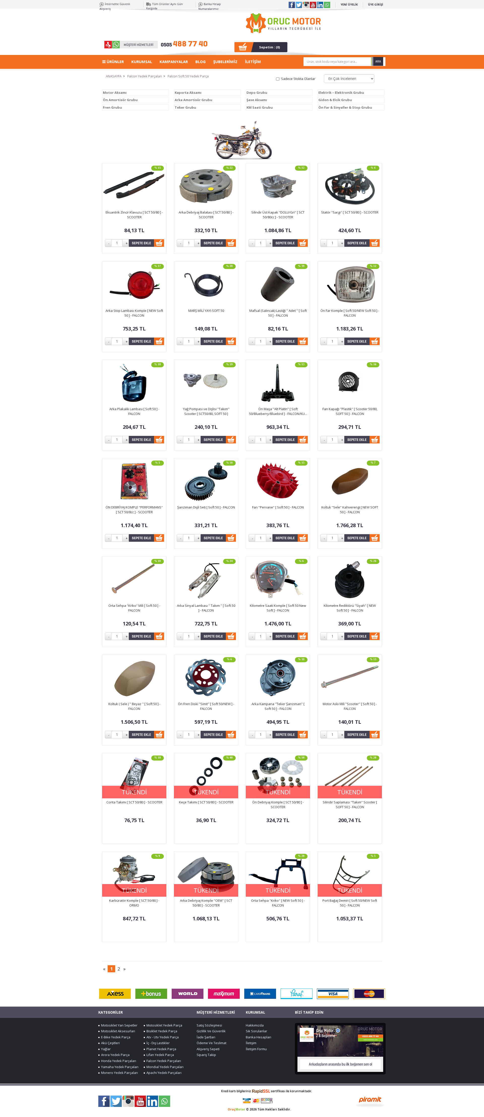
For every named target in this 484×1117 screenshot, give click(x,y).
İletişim (251, 1043)
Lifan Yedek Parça (159, 1054)
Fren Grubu (112, 107)
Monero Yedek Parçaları (119, 1072)
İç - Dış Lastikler (157, 1043)
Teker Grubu (185, 107)
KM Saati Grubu (260, 107)
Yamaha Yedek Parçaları (119, 1067)
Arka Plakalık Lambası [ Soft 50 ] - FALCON (134, 411)
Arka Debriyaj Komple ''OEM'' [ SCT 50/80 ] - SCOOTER (206, 903)
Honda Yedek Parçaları (118, 1061)
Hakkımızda (255, 1025)
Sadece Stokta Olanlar (298, 78)
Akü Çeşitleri (110, 1043)
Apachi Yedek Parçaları (163, 1072)
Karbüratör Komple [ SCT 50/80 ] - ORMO (134, 903)
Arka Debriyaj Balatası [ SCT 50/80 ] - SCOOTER (206, 214)
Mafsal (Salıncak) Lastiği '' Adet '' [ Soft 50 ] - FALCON (278, 313)
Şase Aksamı (257, 100)
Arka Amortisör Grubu (193, 100)
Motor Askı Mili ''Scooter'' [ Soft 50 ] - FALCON (350, 706)
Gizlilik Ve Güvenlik (211, 1031)
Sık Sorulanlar (256, 1031)
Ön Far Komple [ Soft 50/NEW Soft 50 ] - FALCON (349, 313)
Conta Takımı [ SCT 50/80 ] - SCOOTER (134, 802)
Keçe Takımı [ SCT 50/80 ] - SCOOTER (206, 802)
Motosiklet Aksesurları (117, 1031)
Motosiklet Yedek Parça (163, 1025)
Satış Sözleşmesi (209, 1025)
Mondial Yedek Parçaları (164, 1067)
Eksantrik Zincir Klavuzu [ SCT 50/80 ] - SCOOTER (134, 214)
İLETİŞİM (253, 61)
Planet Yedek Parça (160, 1049)
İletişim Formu (256, 1049)
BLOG (200, 61)
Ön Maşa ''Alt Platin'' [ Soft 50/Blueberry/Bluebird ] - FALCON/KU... (278, 411)
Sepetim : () (269, 47)
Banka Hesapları (258, 1037)
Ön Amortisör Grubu (120, 100)
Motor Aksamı (115, 92)
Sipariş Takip (206, 1054)
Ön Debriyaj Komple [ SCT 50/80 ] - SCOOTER (278, 804)
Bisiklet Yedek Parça (161, 1031)
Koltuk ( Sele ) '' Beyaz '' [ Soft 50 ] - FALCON (134, 706)
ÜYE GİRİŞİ (375, 4)
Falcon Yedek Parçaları (144, 76)
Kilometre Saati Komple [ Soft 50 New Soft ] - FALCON (278, 608)
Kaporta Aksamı (188, 92)
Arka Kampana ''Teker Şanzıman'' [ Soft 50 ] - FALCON (278, 706)
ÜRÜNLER (115, 61)
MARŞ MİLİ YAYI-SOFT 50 (206, 310)
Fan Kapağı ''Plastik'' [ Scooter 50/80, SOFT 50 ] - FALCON (349, 411)
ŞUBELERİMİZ (225, 61)
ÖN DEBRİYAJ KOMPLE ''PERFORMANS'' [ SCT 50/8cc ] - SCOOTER (134, 509)
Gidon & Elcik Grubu (335, 100)
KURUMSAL (141, 61)
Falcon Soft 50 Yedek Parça (188, 76)
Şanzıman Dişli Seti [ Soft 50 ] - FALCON (206, 507)
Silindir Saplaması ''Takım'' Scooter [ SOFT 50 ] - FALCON (350, 804)
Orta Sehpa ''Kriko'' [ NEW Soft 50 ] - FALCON (278, 903)
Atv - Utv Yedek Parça (162, 1037)
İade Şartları (206, 1037)
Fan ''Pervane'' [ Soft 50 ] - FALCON (278, 507)
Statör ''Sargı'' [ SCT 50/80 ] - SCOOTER (349, 212)
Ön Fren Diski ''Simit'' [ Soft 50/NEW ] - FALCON (206, 706)
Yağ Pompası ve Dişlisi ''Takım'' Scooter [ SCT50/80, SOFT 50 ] (206, 411)
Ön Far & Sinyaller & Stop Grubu (345, 107)
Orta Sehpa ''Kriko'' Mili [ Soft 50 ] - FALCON (134, 608)
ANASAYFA (114, 76)
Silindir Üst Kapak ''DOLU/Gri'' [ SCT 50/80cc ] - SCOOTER (278, 214)
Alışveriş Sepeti (208, 1049)
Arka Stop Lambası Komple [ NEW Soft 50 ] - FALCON (134, 313)
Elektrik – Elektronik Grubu (341, 92)
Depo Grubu (257, 92)
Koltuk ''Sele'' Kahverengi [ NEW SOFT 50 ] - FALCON (349, 509)
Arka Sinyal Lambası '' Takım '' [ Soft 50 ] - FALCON (206, 608)
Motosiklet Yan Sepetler (118, 1025)
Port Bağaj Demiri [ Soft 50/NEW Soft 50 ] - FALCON (349, 903)
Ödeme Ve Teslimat (211, 1043)
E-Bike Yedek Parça (115, 1037)
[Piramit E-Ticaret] (370, 1101)
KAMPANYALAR (174, 61)
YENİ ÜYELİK (349, 4)
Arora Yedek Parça (115, 1054)
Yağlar (105, 1049)
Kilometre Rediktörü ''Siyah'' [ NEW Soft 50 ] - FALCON (350, 608)
